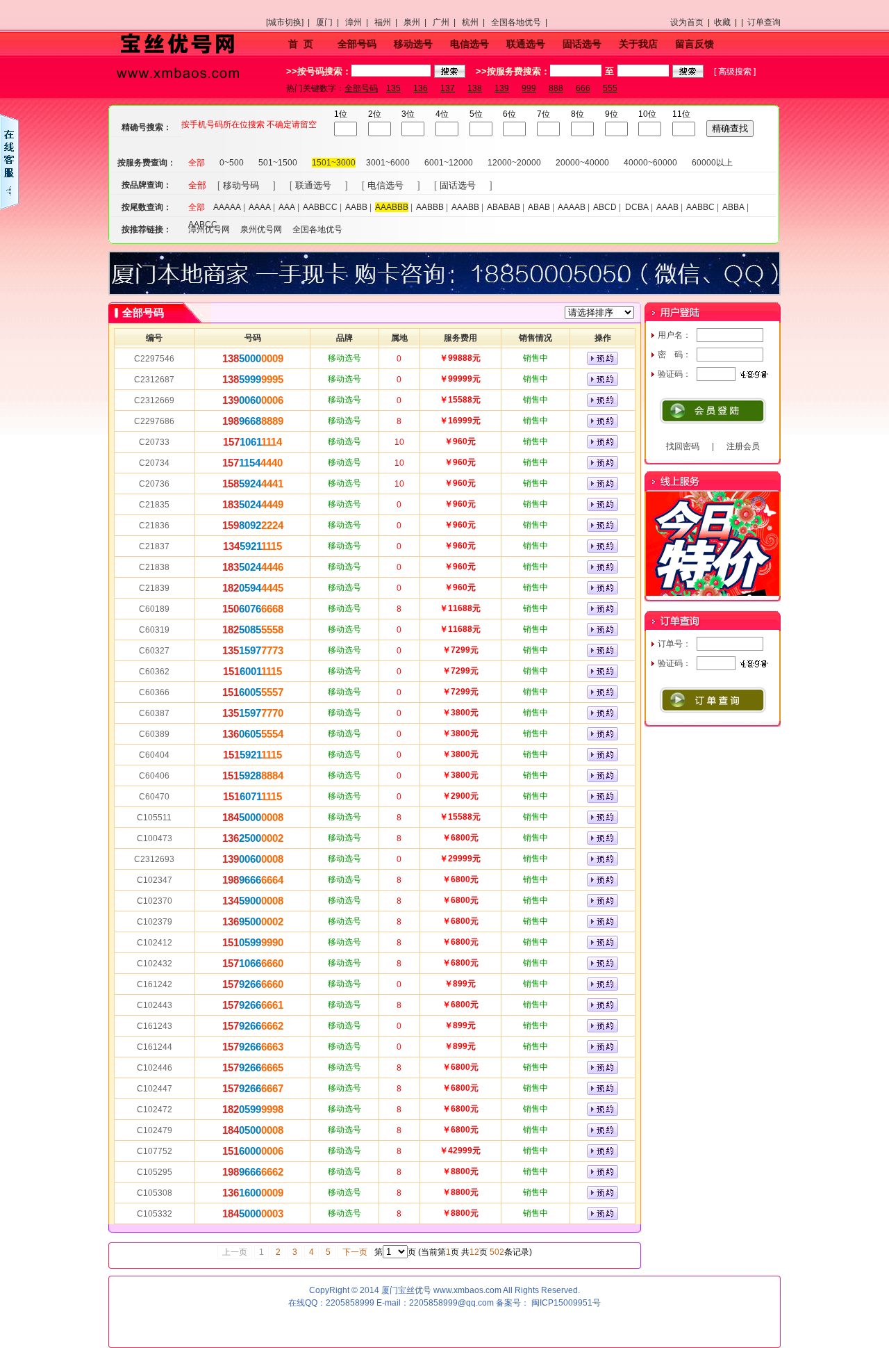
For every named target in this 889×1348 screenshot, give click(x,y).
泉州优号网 (261, 229)
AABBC (700, 207)
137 (447, 88)
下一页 (354, 1252)
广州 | (446, 22)
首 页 (300, 43)
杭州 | (475, 22)
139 (502, 88)
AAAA (260, 207)
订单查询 (764, 22)
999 (529, 88)
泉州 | (417, 22)
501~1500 (277, 163)
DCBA (637, 207)
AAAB (667, 207)
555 (610, 88)
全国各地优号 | (521, 22)
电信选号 (469, 43)
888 (556, 88)
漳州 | (358, 22)
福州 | (387, 22)
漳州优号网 (209, 229)
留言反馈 (694, 43)
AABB (356, 207)
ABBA (733, 207)
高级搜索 (734, 71)
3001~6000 (388, 163)
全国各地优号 (317, 229)
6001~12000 (448, 163)
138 (474, 88)
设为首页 (687, 22)
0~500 (231, 163)
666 (583, 88)
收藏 (722, 22)
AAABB (465, 207)
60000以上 (712, 163)
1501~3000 (334, 163)
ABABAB (503, 207)
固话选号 (582, 43)
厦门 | (329, 22)
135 (393, 88)
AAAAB (571, 207)
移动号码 (241, 185)
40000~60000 (650, 163)
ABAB (539, 207)
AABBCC (320, 207)
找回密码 (682, 446)
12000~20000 (514, 163)
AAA (287, 207)
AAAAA (227, 207)
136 (420, 88)
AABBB (430, 207)
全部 (196, 163)
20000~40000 (582, 163)
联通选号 (525, 43)
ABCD (605, 207)
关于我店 (638, 43)
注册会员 (743, 446)
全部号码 (357, 43)
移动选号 (413, 43)
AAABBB (391, 207)
